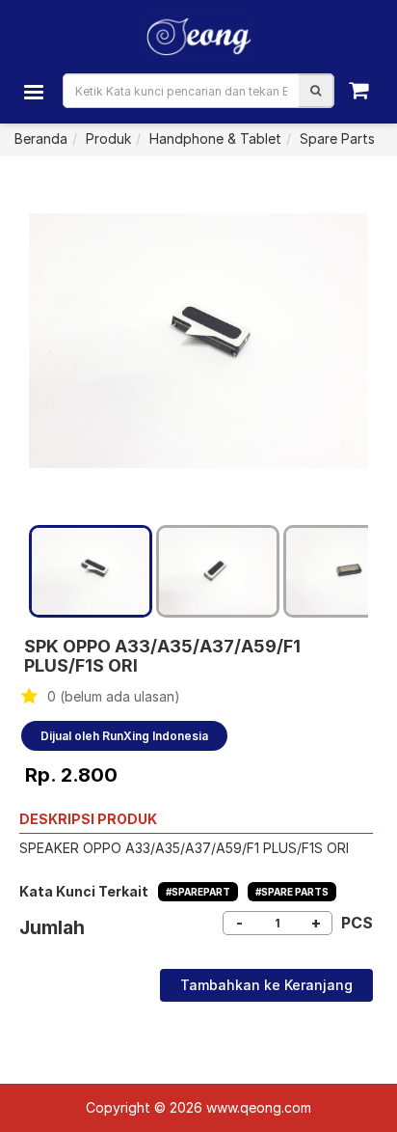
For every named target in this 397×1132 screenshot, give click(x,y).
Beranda (40, 138)
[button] (315, 91)
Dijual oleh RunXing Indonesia (124, 736)
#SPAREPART (198, 891)
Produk (108, 138)
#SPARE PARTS (292, 891)
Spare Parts (337, 138)
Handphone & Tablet (215, 138)
